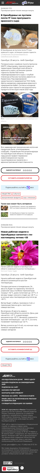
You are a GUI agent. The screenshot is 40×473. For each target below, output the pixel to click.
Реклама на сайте (10, 396)
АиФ (15, 271)
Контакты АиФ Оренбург (12, 393)
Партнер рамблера (19, 463)
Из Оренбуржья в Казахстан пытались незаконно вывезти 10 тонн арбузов (22, 213)
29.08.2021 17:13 (6, 8)
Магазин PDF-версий (11, 390)
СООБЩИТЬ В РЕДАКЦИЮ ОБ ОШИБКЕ (17, 403)
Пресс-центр (29, 379)
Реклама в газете (26, 396)
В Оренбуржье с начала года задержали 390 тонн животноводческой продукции (23, 207)
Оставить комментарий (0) (20, 178)
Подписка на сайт (10, 387)
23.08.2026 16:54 (6, 225)
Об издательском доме (12, 379)
